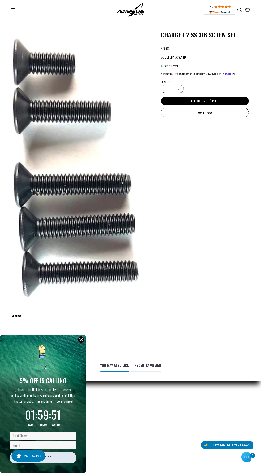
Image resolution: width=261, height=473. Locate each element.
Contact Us (116, 442)
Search (114, 430)
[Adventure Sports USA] (130, 10)
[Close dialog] (81, 339)
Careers (114, 436)
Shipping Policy (118, 404)
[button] (239, 10)
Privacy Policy (117, 398)
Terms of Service (119, 417)
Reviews (16, 316)
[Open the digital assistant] (246, 457)
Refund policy (117, 411)
